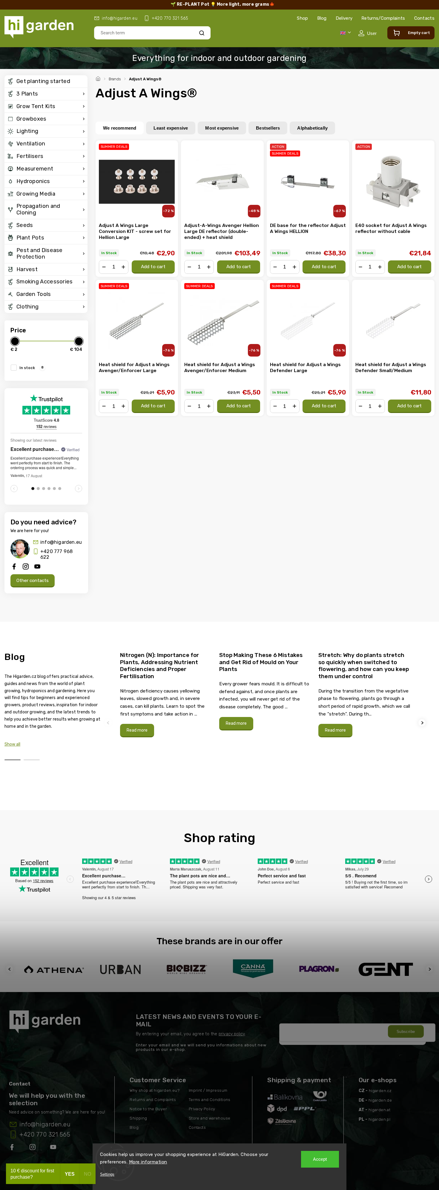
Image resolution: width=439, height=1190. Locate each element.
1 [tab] (12, 759)
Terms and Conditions (210, 1099)
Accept (320, 1159)
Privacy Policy (202, 1109)
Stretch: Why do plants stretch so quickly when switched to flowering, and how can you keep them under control (363, 666)
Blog (322, 18)
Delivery (344, 18)
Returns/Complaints (383, 18)
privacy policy (232, 1034)
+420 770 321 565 (44, 1134)
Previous (109, 723)
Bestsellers (268, 127)
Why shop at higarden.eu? (154, 1090)
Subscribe (406, 1031)
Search (202, 32)
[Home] (99, 78)
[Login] (367, 33)
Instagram (33, 1148)
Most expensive (222, 127)
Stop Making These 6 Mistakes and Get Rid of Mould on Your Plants (261, 662)
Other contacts (32, 580)
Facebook (12, 1148)
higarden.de (380, 1100)
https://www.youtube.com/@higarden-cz (55, 1148)
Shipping (138, 1118)
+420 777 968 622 (56, 554)
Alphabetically (312, 127)
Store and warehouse (210, 1118)
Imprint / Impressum (208, 1090)
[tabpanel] (166, 694)
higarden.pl (379, 1119)
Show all (12, 744)
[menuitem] (46, 81)
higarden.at (379, 1110)
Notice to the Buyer (148, 1109)
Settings (107, 1174)
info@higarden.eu (61, 542)
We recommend (119, 127)
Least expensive (171, 127)
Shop (302, 18)
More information (148, 1162)
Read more (137, 730)
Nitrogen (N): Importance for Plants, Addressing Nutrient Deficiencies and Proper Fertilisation (159, 666)
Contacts (424, 18)
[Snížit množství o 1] (104, 267)
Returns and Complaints (153, 1099)
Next (423, 723)
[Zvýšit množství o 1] (123, 267)
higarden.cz (380, 1090)
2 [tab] (32, 759)
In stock (31, 367)
